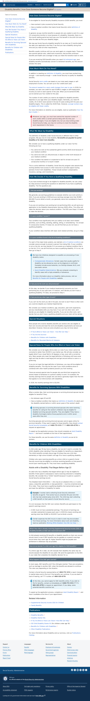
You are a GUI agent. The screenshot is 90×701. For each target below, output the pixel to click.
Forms (5, 652)
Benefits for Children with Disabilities (14, 48)
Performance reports (52, 690)
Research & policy (72, 661)
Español (26, 647)
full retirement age (69, 59)
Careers (69, 647)
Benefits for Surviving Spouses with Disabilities (15, 43)
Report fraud (6, 658)
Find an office (7, 650)
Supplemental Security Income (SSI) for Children (47, 602)
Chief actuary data (72, 650)
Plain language (28, 652)
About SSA (6, 686)
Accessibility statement (10, 690)
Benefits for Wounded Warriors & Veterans (45, 340)
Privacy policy (50, 686)
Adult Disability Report (70, 592)
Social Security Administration (34, 679)
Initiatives (70, 658)
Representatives (50, 655)
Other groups (50, 652)
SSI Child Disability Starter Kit (41, 623)
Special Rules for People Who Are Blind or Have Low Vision (15, 38)
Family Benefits (36, 605)
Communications (72, 652)
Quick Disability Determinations (45, 270)
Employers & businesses (53, 647)
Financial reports (72, 655)
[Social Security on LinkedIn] (83, 670)
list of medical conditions (72, 242)
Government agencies (52, 650)
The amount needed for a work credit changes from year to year (50, 87)
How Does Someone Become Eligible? (15, 20)
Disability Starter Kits (38, 618)
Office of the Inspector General (76, 686)
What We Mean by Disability (14, 27)
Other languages (29, 650)
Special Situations (11, 34)
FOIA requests (28, 690)
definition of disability (54, 73)
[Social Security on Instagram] (80, 670)
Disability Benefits (37, 615)
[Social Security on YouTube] (78, 670)
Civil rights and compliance (32, 686)
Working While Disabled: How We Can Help (61, 523)
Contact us (6, 647)
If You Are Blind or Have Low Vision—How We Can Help (50, 621)
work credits (44, 81)
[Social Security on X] (75, 670)
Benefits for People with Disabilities (45, 278)
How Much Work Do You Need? (15, 24)
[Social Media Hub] (86, 670)
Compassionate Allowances (44, 261)
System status (71, 690)
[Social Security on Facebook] (72, 670)
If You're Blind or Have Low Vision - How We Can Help (49, 332)
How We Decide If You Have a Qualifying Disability (15, 31)
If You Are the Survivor (38, 334)
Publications (9, 52)
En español (58, 9)
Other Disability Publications (40, 629)
